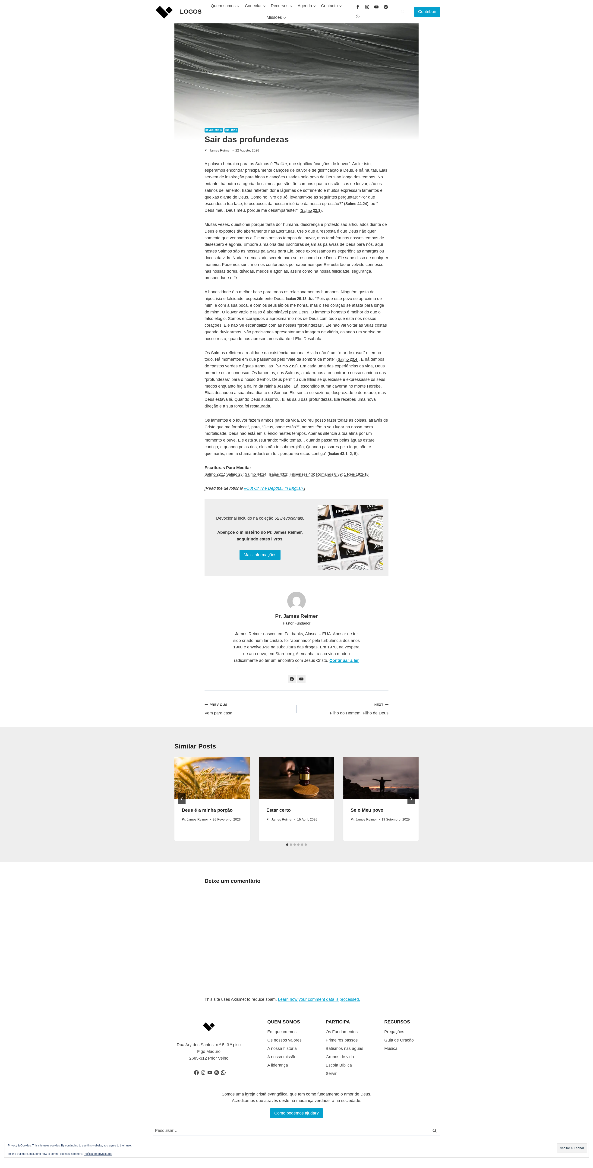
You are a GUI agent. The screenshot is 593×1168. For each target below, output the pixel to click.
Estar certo (278, 810)
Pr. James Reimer (218, 150)
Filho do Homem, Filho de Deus (359, 709)
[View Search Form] (403, 11)
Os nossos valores (284, 1040)
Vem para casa (218, 709)
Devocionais (213, 130)
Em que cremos (281, 1031)
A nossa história (282, 1048)
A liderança (277, 1065)
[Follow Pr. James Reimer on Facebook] (292, 679)
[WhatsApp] (357, 16)
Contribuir (427, 11)
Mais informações (260, 554)
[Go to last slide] (182, 798)
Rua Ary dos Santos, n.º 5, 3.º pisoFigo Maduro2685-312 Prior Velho (209, 1051)
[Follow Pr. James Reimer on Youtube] (301, 679)
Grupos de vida (340, 1056)
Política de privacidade (98, 1153)
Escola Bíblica (339, 1065)
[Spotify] (386, 7)
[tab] (287, 844)
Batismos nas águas (344, 1048)
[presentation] (212, 778)
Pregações (394, 1031)
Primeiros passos (342, 1040)
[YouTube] (376, 7)
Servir (331, 1073)
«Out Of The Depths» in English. (274, 488)
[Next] (411, 798)
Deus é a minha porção (207, 810)
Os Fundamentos (342, 1031)
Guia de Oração (399, 1040)
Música (390, 1048)
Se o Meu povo (367, 810)
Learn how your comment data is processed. (319, 999)
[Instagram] (367, 7)
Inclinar (231, 130)
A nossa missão (281, 1056)
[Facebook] (357, 7)
